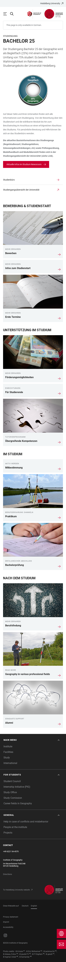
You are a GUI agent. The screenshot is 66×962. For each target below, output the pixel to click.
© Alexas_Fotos (9, 954)
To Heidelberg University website (16, 890)
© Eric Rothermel (33, 951)
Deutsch (25, 906)
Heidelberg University (50, 3)
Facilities (8, 752)
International (10, 763)
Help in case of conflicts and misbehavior (26, 821)
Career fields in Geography (18, 803)
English (34, 906)
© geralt (49, 954)
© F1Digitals (37, 954)
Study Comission (13, 797)
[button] (32, 740)
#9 (31, 956)
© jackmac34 (48, 951)
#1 (24, 951)
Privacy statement (10, 917)
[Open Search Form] (13, 13)
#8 (17, 956)
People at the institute (15, 827)
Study (7, 757)
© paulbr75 (24, 954)
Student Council (12, 781)
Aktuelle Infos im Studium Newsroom (23, 164)
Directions (7, 874)
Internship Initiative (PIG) (17, 786)
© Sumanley (24, 957)
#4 (17, 953)
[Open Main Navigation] (6, 13)
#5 (30, 953)
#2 (41, 951)
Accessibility (8, 927)
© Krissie (19, 951)
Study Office (10, 792)
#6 (44, 953)
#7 (53, 953)
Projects (8, 832)
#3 (56, 951)
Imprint (6, 922)
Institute (8, 746)
